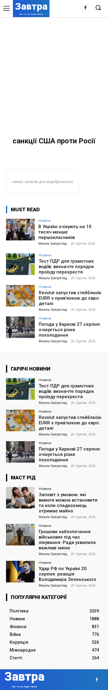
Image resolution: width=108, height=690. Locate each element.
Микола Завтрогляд (52, 243)
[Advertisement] (54, 74)
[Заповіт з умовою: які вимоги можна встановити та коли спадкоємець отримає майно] (20, 497)
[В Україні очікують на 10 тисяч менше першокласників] (20, 229)
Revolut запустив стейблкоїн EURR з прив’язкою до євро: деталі (70, 298)
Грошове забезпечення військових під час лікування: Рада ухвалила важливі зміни (67, 540)
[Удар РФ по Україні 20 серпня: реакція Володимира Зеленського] (20, 571)
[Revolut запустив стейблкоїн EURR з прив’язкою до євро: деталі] (20, 296)
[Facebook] (85, 8)
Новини (44, 220)
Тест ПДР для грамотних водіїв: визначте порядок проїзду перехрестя (66, 266)
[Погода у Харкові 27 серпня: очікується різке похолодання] (20, 327)
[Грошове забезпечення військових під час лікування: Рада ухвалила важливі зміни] (20, 534)
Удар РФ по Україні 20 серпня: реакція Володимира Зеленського (67, 574)
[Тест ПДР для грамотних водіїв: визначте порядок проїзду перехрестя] (20, 264)
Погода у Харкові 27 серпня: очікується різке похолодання (70, 330)
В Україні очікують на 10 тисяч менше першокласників (65, 232)
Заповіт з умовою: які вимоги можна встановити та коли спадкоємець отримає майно (68, 503)
